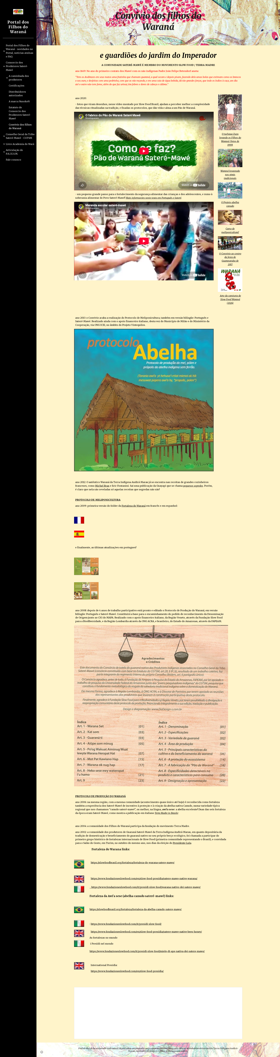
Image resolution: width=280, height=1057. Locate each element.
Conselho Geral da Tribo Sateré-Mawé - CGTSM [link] (20, 136)
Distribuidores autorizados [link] (17, 93)
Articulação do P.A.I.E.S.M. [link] (14, 152)
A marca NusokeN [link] (19, 101)
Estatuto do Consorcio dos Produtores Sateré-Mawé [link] (20, 113)
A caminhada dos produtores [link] (19, 78)
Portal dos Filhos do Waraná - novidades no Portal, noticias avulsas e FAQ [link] (19, 51)
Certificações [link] (16, 85)
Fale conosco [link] (13, 159)
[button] (276, 4)
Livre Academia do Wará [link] (20, 144)
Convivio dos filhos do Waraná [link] (20, 126)
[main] (158, 22)
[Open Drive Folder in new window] (237, 991)
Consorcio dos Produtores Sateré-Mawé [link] (17, 66)
